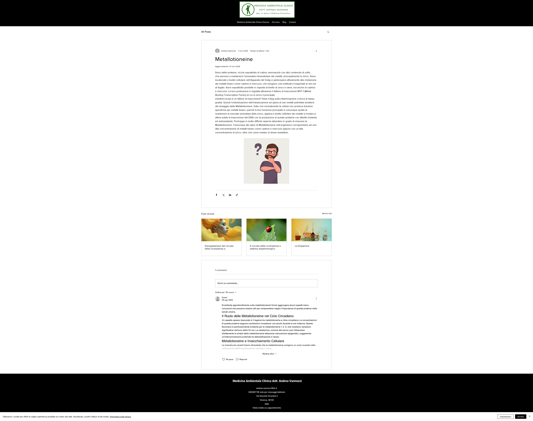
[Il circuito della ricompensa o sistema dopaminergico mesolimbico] (267, 230)
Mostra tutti (327, 213)
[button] (328, 32)
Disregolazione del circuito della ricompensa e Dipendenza (219, 247)
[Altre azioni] (316, 50)
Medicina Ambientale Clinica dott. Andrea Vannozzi (267, 381)
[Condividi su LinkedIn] (230, 195)
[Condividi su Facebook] (216, 195)
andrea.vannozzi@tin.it (266, 388)
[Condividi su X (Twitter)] (223, 195)
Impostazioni (505, 416)
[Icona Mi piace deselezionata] (223, 359)
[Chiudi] (529, 416)
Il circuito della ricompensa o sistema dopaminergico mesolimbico (265, 247)
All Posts (206, 31)
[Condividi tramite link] (237, 195)
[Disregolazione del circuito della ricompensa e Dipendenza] (221, 230)
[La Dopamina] (311, 230)
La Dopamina (302, 246)
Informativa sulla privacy (120, 416)
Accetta (520, 416)
